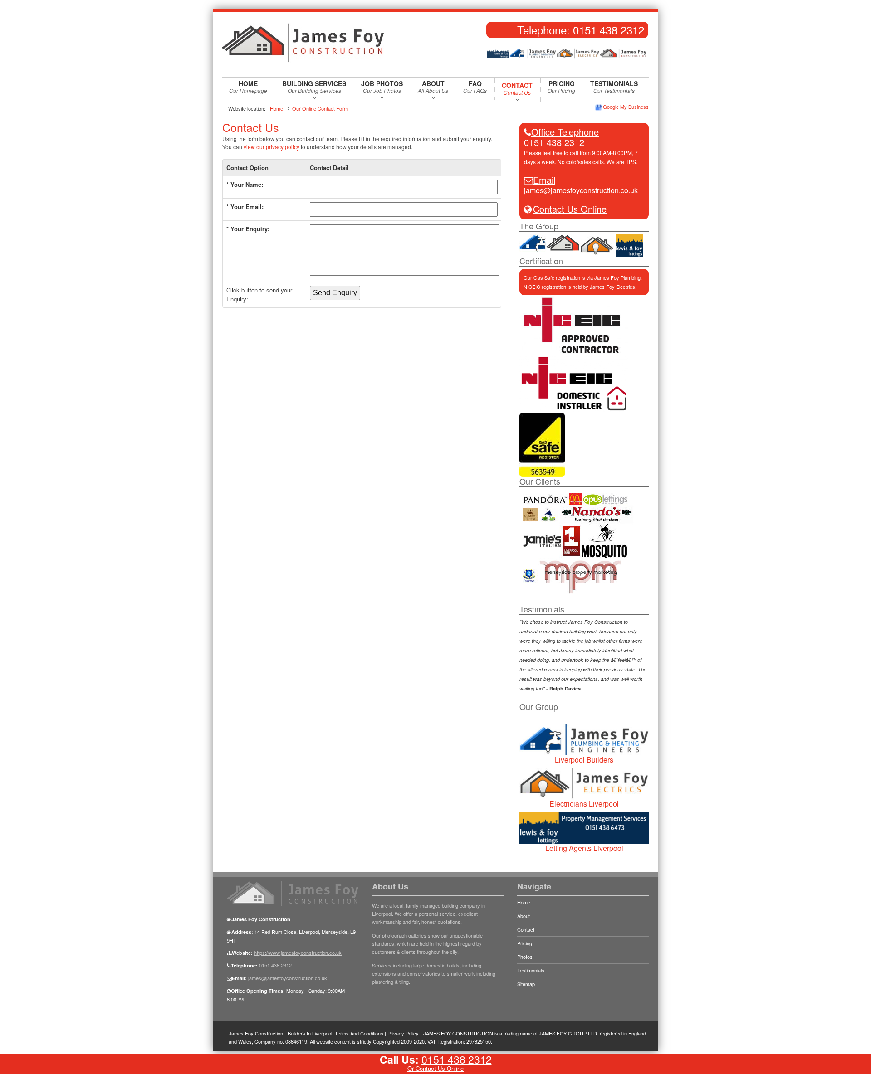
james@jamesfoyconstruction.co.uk (581, 190)
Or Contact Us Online (435, 1068)
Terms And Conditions (359, 1033)
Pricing (524, 943)
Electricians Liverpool (584, 803)
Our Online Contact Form (320, 108)
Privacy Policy (403, 1033)
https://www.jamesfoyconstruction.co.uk (298, 952)
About (523, 915)
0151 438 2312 (608, 30)
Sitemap (526, 983)
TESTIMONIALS (614, 86)
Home (276, 108)
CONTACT (517, 88)
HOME (248, 86)
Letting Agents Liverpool (584, 848)
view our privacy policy (271, 147)
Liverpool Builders (584, 759)
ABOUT (433, 86)
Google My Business (626, 106)
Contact (525, 929)
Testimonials (530, 970)
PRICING (561, 86)
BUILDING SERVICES (314, 86)
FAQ (475, 86)
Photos (525, 956)
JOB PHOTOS (382, 86)
